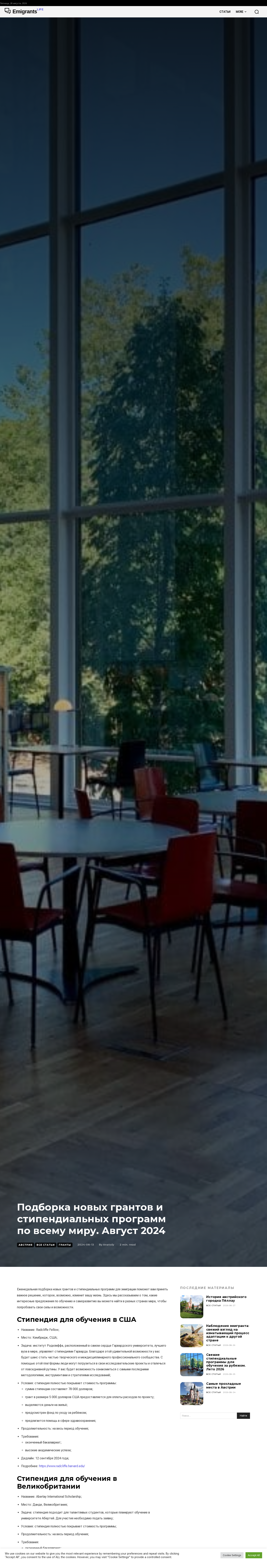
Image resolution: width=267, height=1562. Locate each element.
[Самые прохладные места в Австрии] (191, 1393)
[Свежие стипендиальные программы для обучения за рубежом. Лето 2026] (191, 1364)
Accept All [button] (254, 1555)
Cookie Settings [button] (232, 1555)
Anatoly (108, 1244)
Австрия (25, 1244)
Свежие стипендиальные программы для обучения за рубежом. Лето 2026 (225, 1362)
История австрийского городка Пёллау (226, 1298)
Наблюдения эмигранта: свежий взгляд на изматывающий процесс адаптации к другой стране (227, 1333)
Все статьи (46, 1244)
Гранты (65, 1244)
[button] (256, 11)
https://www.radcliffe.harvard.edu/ (62, 1466)
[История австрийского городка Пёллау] (191, 1306)
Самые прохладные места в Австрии (223, 1385)
